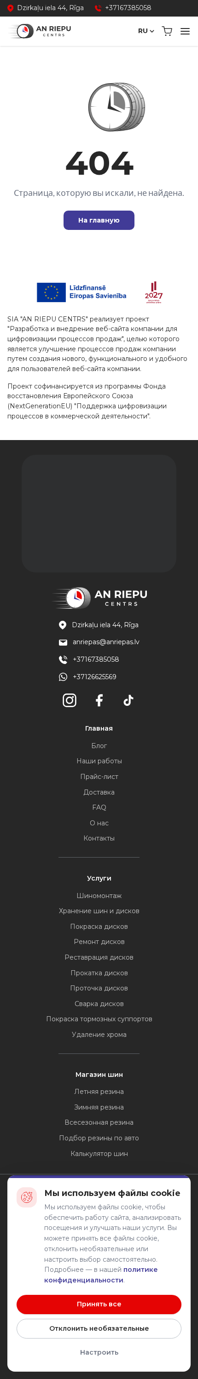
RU (143, 31)
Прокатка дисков (99, 973)
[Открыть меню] (185, 31)
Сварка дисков (99, 1004)
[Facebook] (99, 700)
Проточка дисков (99, 988)
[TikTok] (128, 700)
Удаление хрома (99, 1034)
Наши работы (99, 761)
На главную (99, 220)
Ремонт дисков (99, 942)
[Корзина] (167, 31)
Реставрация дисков (99, 957)
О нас (99, 823)
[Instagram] (69, 700)
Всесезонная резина (99, 1122)
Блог (99, 746)
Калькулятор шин (99, 1154)
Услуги (99, 878)
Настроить (99, 1352)
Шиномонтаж (99, 896)
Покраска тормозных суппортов (99, 1019)
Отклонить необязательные (99, 1328)
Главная (99, 728)
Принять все (99, 1304)
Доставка (99, 792)
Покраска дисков (99, 926)
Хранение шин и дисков (99, 911)
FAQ (99, 807)
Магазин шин (99, 1074)
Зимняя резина (99, 1107)
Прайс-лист (99, 776)
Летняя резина (99, 1091)
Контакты (99, 838)
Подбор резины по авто (99, 1138)
